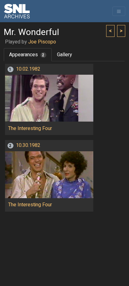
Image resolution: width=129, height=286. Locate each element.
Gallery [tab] (64, 54)
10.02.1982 (28, 69)
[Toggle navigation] (118, 11)
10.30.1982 (28, 145)
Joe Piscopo (42, 42)
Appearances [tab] (26, 54)
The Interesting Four (30, 128)
